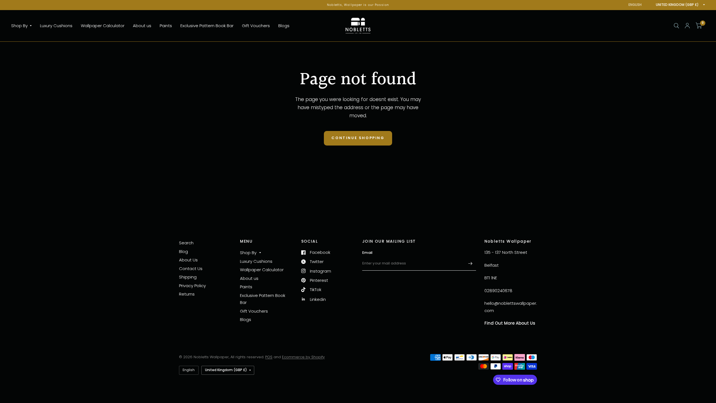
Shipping (188, 277)
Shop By (19, 26)
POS (268, 357)
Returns (187, 294)
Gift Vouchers (256, 26)
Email (367, 252)
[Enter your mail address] (470, 263)
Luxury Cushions (56, 26)
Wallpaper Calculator (102, 26)
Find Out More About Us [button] (509, 323)
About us (142, 26)
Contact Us (190, 268)
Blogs (283, 26)
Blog (183, 251)
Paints (166, 26)
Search (186, 243)
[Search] (676, 25)
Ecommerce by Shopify (303, 357)
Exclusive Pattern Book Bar (207, 26)
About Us (188, 260)
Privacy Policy (192, 286)
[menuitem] (23, 25)
